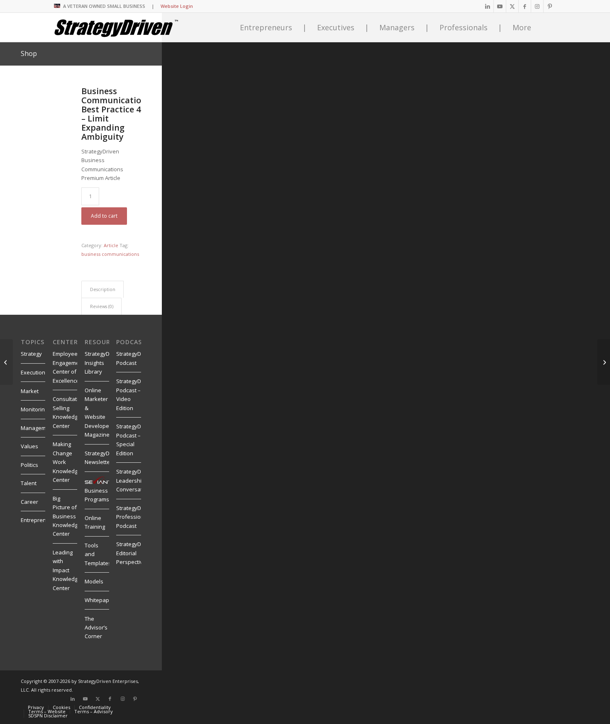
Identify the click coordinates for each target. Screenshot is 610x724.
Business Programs (97, 495)
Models (94, 581)
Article (111, 245)
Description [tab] (102, 289)
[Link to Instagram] (537, 6)
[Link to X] (512, 6)
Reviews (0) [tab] (101, 306)
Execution (33, 372)
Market (30, 391)
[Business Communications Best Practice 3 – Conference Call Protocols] (6, 362)
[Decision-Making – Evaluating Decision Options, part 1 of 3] (603, 362)
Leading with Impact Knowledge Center (67, 570)
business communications (110, 254)
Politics (29, 465)
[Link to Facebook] (525, 6)
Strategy (31, 353)
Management (37, 428)
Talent (29, 483)
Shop (29, 53)
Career (29, 501)
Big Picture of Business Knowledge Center (67, 516)
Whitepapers (101, 600)
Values (29, 446)
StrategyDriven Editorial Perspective (135, 553)
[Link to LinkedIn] (487, 6)
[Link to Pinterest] (550, 6)
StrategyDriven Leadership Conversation (135, 480)
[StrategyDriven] (116, 27)
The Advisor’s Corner (96, 627)
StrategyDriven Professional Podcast (135, 517)
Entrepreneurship (43, 520)
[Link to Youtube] (500, 6)
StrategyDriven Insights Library (103, 362)
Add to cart (104, 215)
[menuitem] (36, 707)
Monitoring (34, 409)
